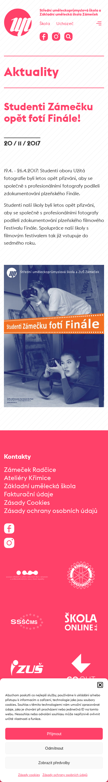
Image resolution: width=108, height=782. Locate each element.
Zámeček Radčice (30, 469)
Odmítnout (54, 748)
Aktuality (31, 71)
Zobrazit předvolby (54, 762)
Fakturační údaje (28, 494)
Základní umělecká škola (40, 486)
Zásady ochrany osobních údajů (65, 775)
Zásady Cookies (27, 502)
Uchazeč (64, 23)
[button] (100, 685)
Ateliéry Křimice (27, 478)
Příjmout (54, 733)
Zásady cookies (29, 775)
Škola (45, 23)
